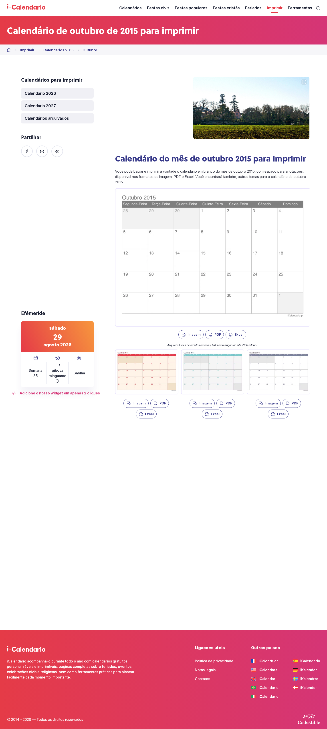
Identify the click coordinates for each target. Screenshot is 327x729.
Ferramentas (300, 8)
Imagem (194, 334)
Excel (239, 334)
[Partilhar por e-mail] (42, 151)
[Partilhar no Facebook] (27, 151)
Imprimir (275, 8)
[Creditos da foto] (304, 82)
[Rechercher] (318, 8)
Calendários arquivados (47, 118)
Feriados (253, 8)
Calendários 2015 (58, 50)
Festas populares (191, 8)
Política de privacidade (214, 661)
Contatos (202, 678)
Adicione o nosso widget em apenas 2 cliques (60, 393)
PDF (217, 334)
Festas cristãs (226, 8)
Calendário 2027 (40, 105)
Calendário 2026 (40, 93)
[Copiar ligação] (57, 151)
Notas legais (205, 670)
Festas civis (158, 8)
